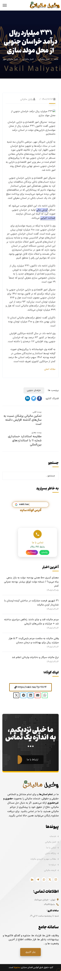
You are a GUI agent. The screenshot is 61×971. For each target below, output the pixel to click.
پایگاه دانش (50, 853)
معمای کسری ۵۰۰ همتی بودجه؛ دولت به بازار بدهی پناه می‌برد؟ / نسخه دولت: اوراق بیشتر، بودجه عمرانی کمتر (31, 582)
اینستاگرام (32, 552)
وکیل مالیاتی (26, 99)
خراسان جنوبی (34, 390)
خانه (56, 59)
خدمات (53, 836)
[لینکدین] (27, 398)
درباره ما (52, 864)
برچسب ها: (53, 390)
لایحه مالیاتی (50, 870)
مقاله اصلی (49, 369)
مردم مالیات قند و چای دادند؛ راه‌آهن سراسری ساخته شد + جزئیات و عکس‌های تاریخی (31, 622)
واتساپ (44, 552)
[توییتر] (33, 398)
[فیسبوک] (39, 398)
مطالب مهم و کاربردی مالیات (43, 859)
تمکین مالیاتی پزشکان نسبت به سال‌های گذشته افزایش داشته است (22, 420)
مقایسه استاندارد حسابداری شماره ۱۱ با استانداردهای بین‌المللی (24, 440)
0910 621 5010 (37, 547)
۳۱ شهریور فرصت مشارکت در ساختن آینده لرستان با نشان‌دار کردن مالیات (31, 603)
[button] (30, 687)
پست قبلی (37, 412)
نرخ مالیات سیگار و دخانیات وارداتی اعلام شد (35, 657)
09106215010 (49, 904)
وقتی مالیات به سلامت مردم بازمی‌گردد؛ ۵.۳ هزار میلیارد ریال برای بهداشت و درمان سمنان (34, 640)
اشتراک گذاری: (52, 398)
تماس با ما (51, 847)
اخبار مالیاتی (43, 59)
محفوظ (17, 967)
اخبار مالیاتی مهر (10, 59)
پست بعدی (36, 432)
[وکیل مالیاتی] (45, 5)
